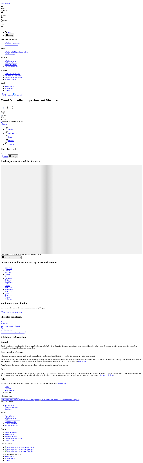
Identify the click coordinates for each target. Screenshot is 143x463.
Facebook (18, 95)
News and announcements (13, 77)
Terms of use (9, 86)
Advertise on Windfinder (13, 76)
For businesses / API (12, 67)
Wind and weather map (12, 43)
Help (9, 32)
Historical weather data (12, 74)
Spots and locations (11, 45)
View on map (8, 95)
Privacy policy (10, 88)
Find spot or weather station (12, 312)
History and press (11, 63)
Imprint (7, 90)
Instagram (30, 449)
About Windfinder (11, 65)
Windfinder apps (10, 61)
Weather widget (10, 54)
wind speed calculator (106, 375)
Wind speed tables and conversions (16, 52)
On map (4, 124)
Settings (10, 35)
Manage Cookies (10, 79)
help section (82, 361)
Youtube (30, 451)
